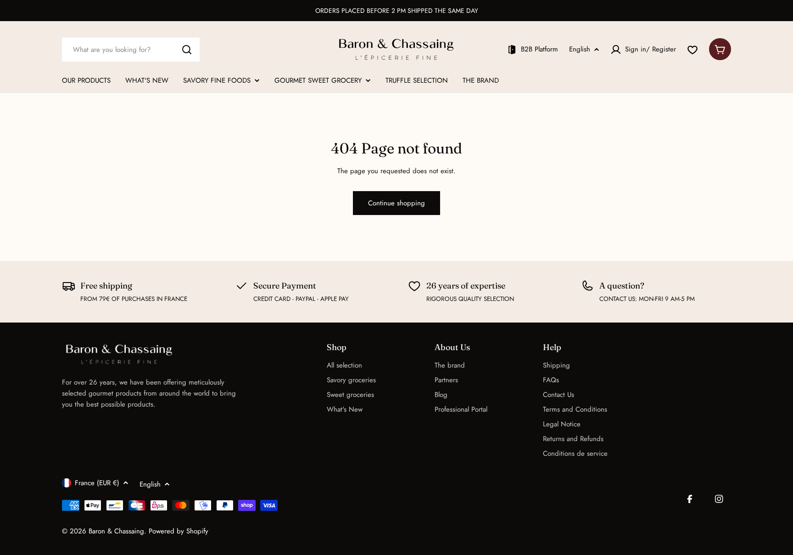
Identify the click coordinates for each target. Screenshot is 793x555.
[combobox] (131, 50)
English (579, 50)
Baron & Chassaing (116, 531)
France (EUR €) (97, 483)
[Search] (186, 49)
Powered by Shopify (178, 531)
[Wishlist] (692, 49)
